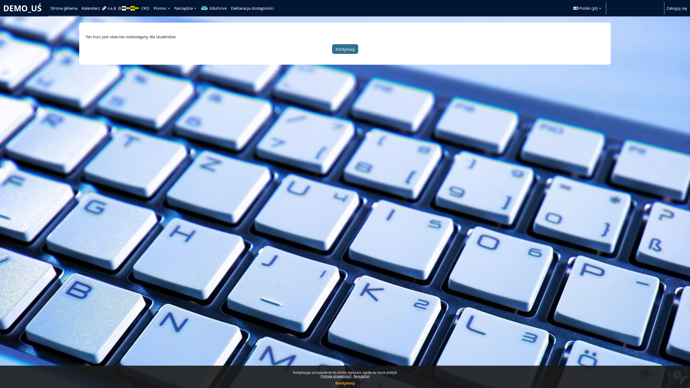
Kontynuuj (345, 383)
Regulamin (362, 376)
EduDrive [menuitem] (218, 8)
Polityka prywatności (336, 376)
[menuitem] (105, 8)
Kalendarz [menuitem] (91, 8)
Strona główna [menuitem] (63, 8)
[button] (587, 8)
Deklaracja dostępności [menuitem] (252, 8)
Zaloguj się (677, 8)
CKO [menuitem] (145, 8)
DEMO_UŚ (22, 8)
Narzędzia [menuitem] (183, 8)
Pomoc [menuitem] (160, 8)
